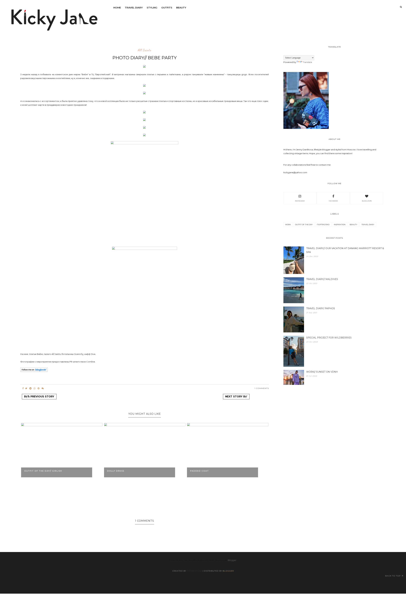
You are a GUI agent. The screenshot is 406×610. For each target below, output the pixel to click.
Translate (307, 62)
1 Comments (262, 388)
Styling (152, 7)
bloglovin (367, 201)
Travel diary (134, 7)
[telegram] (30, 388)
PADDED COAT (199, 471)
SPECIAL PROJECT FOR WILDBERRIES (329, 337)
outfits (166, 7)
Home (117, 7)
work (288, 224)
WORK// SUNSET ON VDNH (322, 371)
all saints (144, 50)
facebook (333, 201)
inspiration (339, 224)
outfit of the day (304, 224)
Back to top (393, 576)
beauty (181, 7)
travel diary (367, 224)
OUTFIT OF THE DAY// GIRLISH (43, 471)
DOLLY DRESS (115, 471)
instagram (300, 201)
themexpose (194, 571)
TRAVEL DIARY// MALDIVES (322, 279)
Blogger (232, 560)
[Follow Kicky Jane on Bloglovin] (34, 371)
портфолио (323, 224)
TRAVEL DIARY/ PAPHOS (320, 308)
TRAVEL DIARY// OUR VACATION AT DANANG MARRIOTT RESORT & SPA (345, 250)
